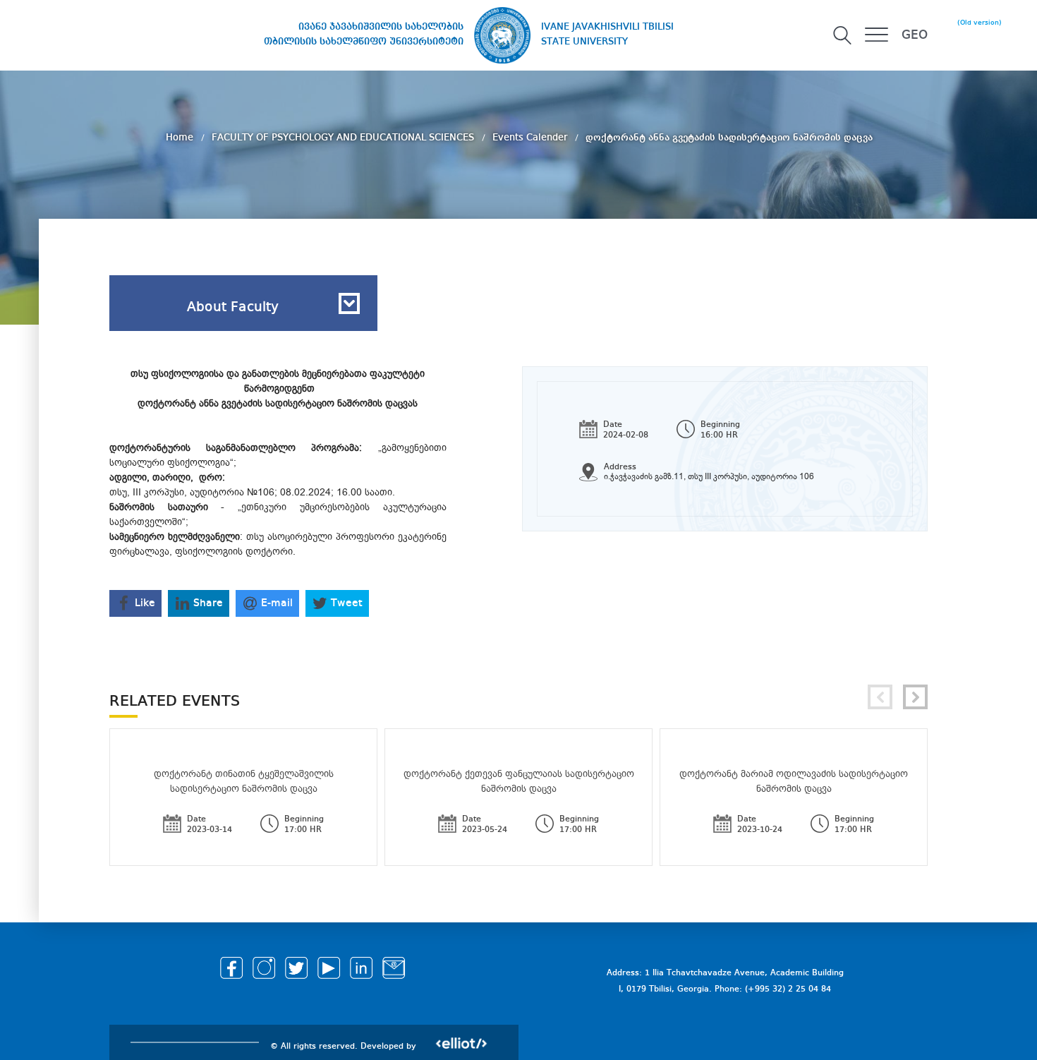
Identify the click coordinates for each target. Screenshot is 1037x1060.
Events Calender (531, 138)
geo (915, 35)
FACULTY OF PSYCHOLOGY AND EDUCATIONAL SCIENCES (344, 138)
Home (181, 138)
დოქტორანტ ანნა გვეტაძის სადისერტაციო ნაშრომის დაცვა (729, 138)
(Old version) (979, 22)
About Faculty (233, 308)
